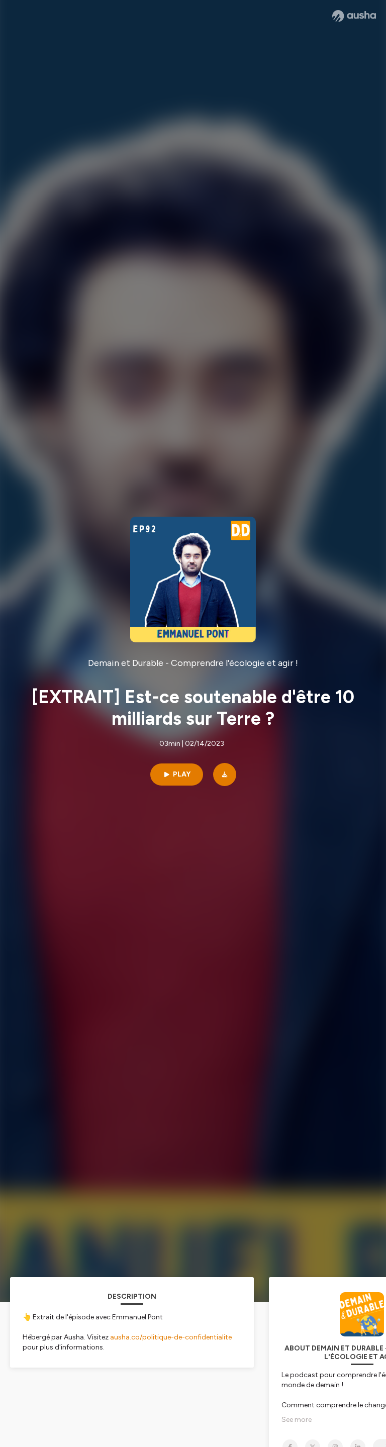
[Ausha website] (354, 16)
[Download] (224, 774)
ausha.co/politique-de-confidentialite (171, 1337)
